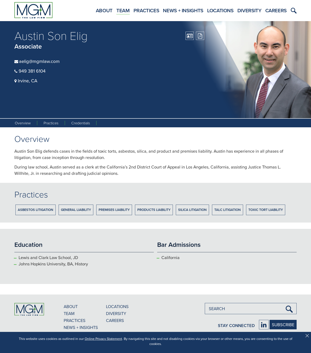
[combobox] (251, 308)
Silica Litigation (192, 209)
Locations (220, 10)
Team (123, 10)
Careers (276, 10)
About (104, 10)
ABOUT (71, 306)
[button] (293, 11)
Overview (23, 123)
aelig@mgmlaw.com (39, 61)
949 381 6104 (31, 71)
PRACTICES (74, 320)
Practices (146, 10)
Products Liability (154, 209)
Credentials (80, 123)
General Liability (76, 209)
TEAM (69, 313)
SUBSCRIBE (283, 325)
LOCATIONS (117, 306)
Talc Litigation (227, 209)
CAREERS (115, 320)
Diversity (249, 10)
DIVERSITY (116, 313)
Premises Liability (114, 209)
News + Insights (183, 10)
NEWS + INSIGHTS (81, 327)
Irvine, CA (27, 80)
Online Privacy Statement (103, 338)
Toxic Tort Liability (265, 209)
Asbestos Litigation (35, 209)
